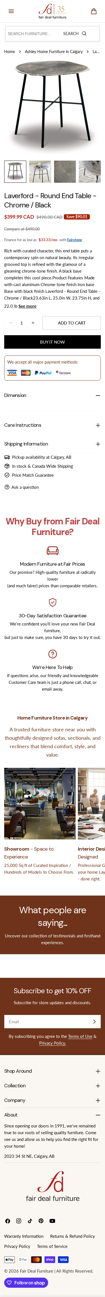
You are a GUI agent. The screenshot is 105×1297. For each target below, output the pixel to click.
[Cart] (93, 11)
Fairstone (74, 240)
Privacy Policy (17, 1246)
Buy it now (52, 341)
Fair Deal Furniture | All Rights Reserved (56, 1270)
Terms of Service (52, 1246)
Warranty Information (23, 1236)
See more (27, 306)
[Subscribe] (94, 1021)
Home (9, 51)
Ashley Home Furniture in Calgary (54, 51)
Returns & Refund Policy (72, 1236)
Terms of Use (80, 1036)
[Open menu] (11, 11)
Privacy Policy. (52, 1042)
